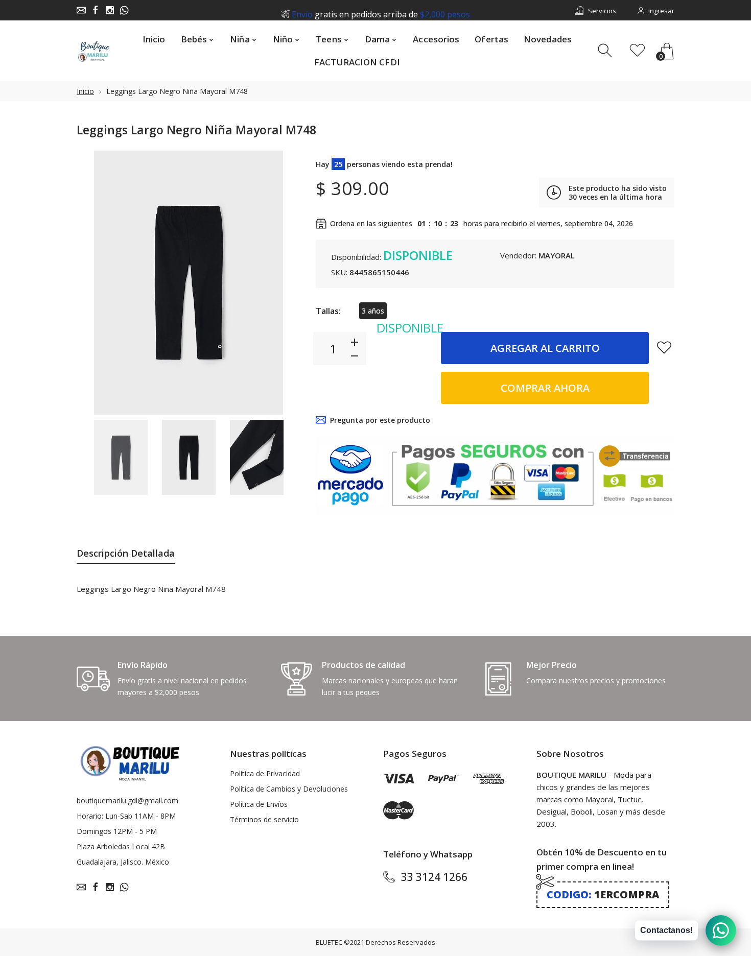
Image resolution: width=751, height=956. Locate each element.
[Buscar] (606, 50)
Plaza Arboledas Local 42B (121, 846)
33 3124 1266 (434, 877)
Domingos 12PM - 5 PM (117, 831)
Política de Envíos (259, 804)
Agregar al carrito (545, 348)
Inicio (85, 91)
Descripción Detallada (126, 553)
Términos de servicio (264, 819)
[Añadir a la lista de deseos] (664, 347)
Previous (94, 282)
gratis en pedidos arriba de (381, 10)
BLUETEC (329, 942)
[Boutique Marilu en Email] (81, 10)
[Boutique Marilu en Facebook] (95, 10)
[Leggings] (121, 457)
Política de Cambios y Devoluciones (289, 789)
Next (282, 282)
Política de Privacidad (265, 773)
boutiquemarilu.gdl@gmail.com (127, 800)
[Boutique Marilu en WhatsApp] (124, 10)
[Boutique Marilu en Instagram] (110, 10)
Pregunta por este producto (380, 420)
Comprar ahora (545, 388)
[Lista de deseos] (637, 50)
